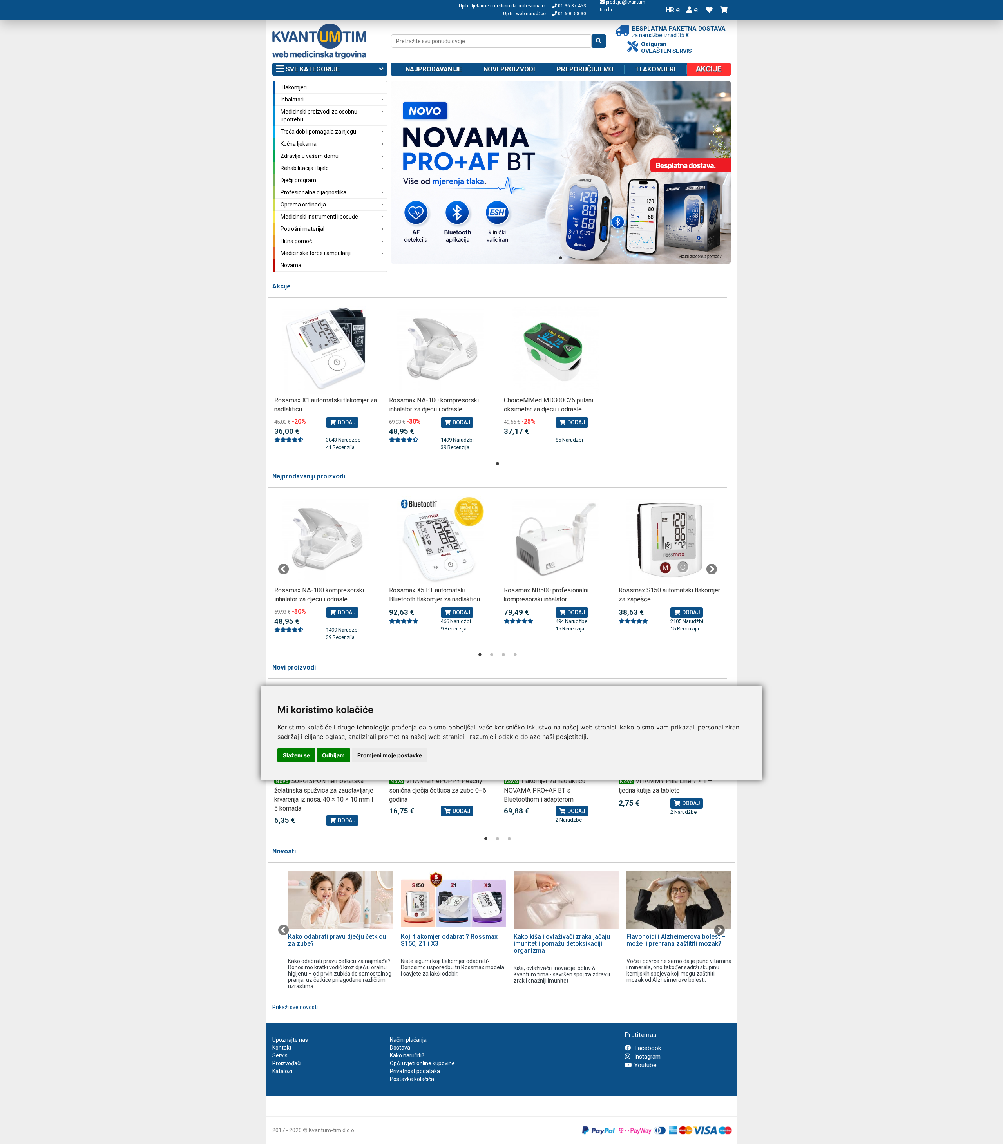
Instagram (647, 1056)
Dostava (400, 1047)
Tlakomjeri (655, 69)
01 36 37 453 (571, 6)
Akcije (281, 286)
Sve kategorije (312, 69)
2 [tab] (492, 655)
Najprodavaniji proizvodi (308, 476)
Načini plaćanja (408, 1040)
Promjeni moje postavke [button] (389, 755)
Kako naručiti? (407, 1055)
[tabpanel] (561, 172)
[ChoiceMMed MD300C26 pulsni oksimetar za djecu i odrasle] (555, 350)
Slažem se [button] (296, 755)
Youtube (645, 1065)
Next (711, 569)
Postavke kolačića (412, 1079)
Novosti (284, 851)
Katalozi (282, 1071)
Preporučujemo (585, 69)
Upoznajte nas (290, 1040)
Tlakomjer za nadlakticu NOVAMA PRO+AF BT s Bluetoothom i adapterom (544, 790)
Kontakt (281, 1047)
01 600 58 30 (571, 13)
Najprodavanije (434, 69)
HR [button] (670, 10)
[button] (692, 10)
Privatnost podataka (415, 1071)
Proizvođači (286, 1063)
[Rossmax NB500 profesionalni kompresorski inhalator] (555, 540)
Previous (283, 569)
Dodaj (346, 422)
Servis (280, 1055)
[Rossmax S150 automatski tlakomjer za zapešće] (670, 540)
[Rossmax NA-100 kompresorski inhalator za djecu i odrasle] (440, 350)
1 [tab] (561, 258)
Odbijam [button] (333, 755)
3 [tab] (503, 655)
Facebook (647, 1048)
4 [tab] (515, 655)
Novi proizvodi (509, 69)
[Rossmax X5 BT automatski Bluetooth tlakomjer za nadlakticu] (440, 540)
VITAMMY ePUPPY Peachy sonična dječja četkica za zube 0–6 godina (437, 790)
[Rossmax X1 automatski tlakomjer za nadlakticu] (325, 350)
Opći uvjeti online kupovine (422, 1063)
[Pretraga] (599, 41)
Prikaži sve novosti (295, 1007)
